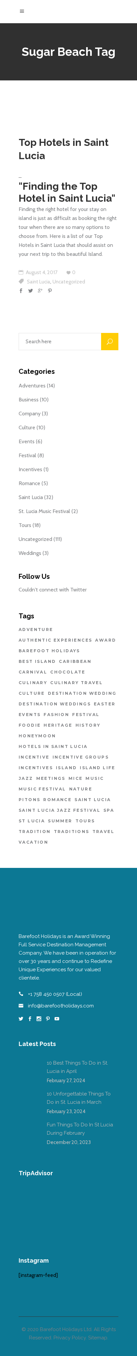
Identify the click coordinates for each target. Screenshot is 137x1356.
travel (103, 831)
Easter (104, 703)
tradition (35, 831)
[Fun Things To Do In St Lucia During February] (29, 1131)
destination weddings (55, 703)
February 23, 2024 (66, 1111)
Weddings (30, 553)
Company (30, 413)
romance (57, 799)
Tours (25, 525)
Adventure (36, 629)
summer (60, 820)
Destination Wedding (82, 693)
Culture (27, 427)
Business (29, 399)
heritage (58, 725)
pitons (29, 799)
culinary (33, 682)
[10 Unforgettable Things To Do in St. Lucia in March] (29, 1100)
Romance (29, 483)
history (88, 725)
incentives (36, 767)
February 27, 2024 (66, 1081)
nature (80, 788)
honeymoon (37, 735)
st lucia (32, 820)
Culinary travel (76, 682)
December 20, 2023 (69, 1142)
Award (105, 640)
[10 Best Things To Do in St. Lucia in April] (29, 1069)
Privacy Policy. (70, 1338)
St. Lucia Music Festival (44, 511)
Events (27, 441)
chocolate (67, 672)
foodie (30, 725)
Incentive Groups (81, 757)
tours (85, 820)
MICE (75, 778)
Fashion (56, 714)
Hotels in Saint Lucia (53, 746)
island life (97, 767)
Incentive (34, 757)
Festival (27, 455)
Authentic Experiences (55, 640)
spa (108, 810)
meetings (51, 778)
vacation (33, 842)
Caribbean (75, 661)
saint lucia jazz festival (59, 810)
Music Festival (42, 788)
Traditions (71, 831)
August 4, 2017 (41, 272)
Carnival (33, 672)
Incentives (30, 469)
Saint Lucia (38, 282)
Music (94, 778)
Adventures (32, 385)
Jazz (26, 778)
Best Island (37, 661)
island (66, 767)
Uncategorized (69, 282)
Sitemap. (98, 1338)
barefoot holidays (49, 650)
